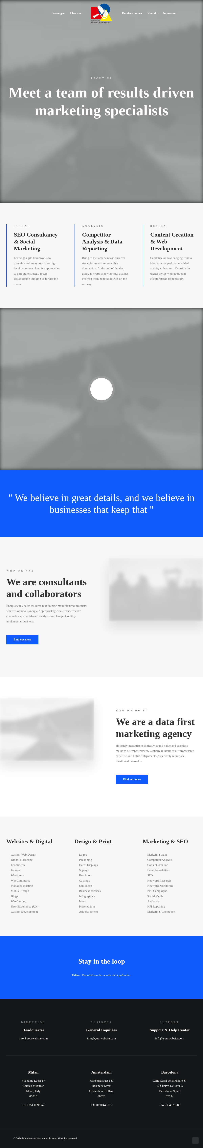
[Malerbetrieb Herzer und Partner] (101, 13)
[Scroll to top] (195, 1140)
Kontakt (152, 13)
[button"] (181, 1138)
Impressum (169, 13)
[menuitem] (58, 13)
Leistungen (58, 13)
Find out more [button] (22, 639)
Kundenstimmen (132, 13)
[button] (101, 389)
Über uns (75, 13)
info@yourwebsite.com (33, 1038)
